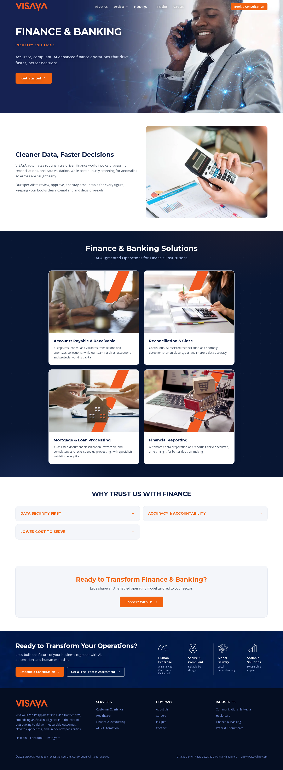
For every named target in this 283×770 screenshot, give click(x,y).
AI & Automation (107, 728)
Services (119, 7)
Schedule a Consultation (37, 672)
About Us (101, 7)
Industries (140, 7)
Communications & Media (233, 709)
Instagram (53, 738)
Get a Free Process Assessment (93, 672)
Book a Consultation (249, 7)
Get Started (31, 78)
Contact (161, 728)
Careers (178, 7)
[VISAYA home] (32, 6)
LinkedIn (21, 738)
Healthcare (103, 716)
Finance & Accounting (110, 722)
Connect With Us (139, 602)
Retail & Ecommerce (229, 728)
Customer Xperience (109, 709)
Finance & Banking (228, 722)
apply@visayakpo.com (254, 756)
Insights (162, 7)
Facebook (36, 738)
